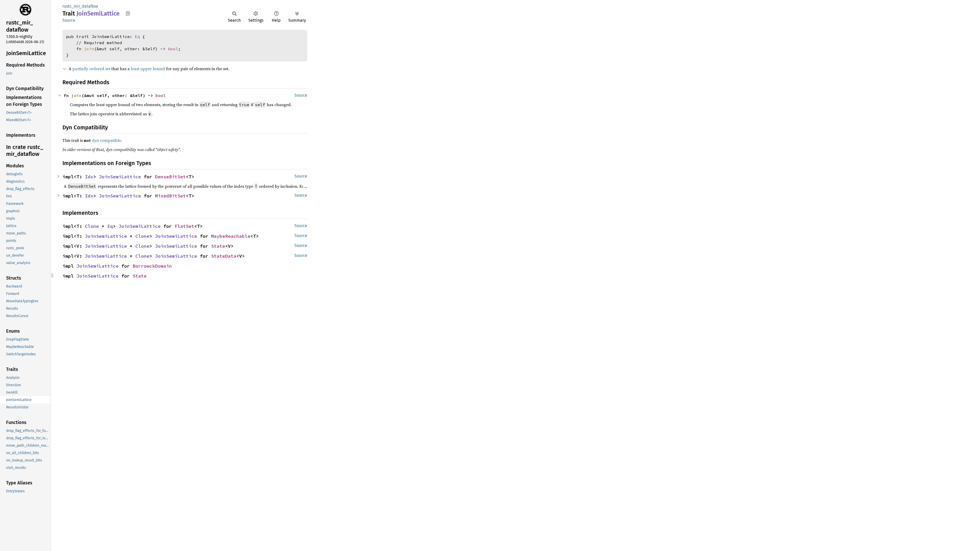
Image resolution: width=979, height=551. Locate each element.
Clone (92, 226)
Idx (89, 177)
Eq (137, 36)
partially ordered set (91, 68)
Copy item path (128, 13)
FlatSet (184, 226)
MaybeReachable (230, 236)
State (218, 246)
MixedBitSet (170, 196)
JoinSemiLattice (120, 177)
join (89, 48)
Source (68, 20)
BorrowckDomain (152, 266)
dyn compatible (106, 140)
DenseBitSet (170, 177)
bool (173, 48)
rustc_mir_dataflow (80, 6)
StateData (223, 256)
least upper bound (148, 68)
